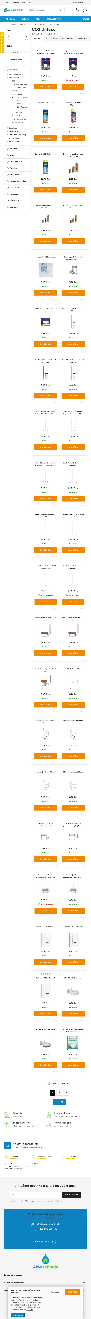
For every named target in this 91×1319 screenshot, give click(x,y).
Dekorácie (14, 188)
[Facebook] (54, 1241)
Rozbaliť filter (16, 59)
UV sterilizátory (15, 138)
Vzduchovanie (14, 141)
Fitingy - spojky (17, 122)
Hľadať (61, 10)
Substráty (14, 175)
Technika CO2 (14, 77)
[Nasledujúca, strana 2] (59, 1093)
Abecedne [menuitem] (38, 38)
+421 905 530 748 (78, 10)
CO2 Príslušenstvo (19, 119)
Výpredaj (14, 207)
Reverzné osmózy (16, 131)
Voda (12, 155)
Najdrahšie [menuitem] (67, 38)
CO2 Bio (15, 91)
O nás (6, 2)
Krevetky (14, 194)
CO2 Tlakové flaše (19, 87)
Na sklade (18, 52)
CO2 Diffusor (22, 97)
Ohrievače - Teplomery (17, 135)
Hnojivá (13, 149)
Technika (14, 70)
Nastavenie (18, 1315)
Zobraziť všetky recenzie (32, 1147)
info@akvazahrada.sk (48, 1224)
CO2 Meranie (17, 112)
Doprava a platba (19, 2)
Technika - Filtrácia (16, 74)
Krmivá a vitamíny (18, 181)
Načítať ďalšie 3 (61, 1083)
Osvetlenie (13, 128)
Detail (73, 87)
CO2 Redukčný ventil (20, 84)
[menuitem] (11, 19)
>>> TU (30, 1310)
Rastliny (13, 168)
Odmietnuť (55, 1292)
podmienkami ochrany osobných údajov (47, 1201)
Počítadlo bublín (18, 116)
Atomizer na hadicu (21, 102)
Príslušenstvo (16, 162)
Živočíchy (14, 201)
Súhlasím (72, 1292)
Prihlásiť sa (71, 1195)
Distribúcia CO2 (18, 94)
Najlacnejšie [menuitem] (52, 38)
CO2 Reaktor (22, 107)
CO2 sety (15, 81)
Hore (60, 1102)
